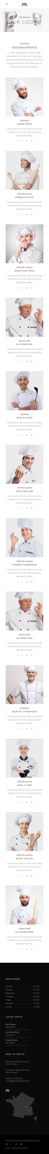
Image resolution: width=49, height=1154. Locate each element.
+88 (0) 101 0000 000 (14, 1078)
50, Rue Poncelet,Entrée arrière (17, 1070)
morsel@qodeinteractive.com (17, 1081)
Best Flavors (11, 1024)
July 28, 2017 (10, 1027)
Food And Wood (12, 1032)
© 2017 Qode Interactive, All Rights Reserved (23, 1141)
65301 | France (11, 1073)
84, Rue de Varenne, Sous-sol (17, 1062)
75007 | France (11, 1064)
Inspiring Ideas (12, 1040)
